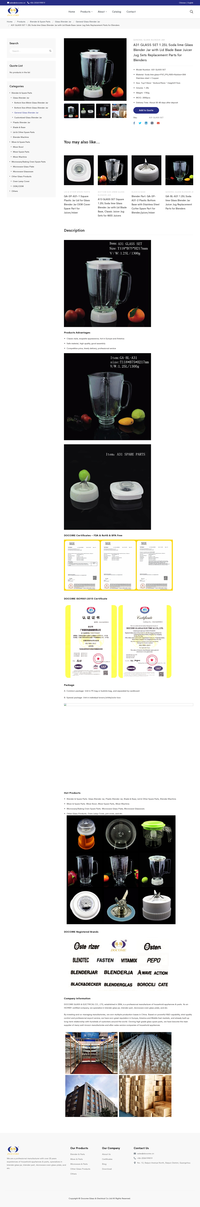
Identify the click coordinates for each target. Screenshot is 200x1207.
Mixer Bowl (18, 147)
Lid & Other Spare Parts (24, 132)
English (190, 2)
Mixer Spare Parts (21, 151)
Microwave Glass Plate (23, 166)
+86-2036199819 (37, 2)
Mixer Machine (20, 156)
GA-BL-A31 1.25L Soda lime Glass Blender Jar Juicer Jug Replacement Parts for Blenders (178, 202)
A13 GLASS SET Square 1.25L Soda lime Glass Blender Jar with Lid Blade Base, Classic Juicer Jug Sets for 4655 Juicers (112, 207)
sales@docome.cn (17, 2)
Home (9, 21)
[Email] (158, 123)
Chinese (182, 2)
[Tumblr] (152, 123)
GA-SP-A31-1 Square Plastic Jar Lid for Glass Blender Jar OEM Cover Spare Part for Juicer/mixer (77, 204)
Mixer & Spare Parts (21, 142)
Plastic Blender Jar (21, 122)
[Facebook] (134, 123)
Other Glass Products (21, 176)
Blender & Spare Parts (40, 21)
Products (21, 21)
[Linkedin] (146, 123)
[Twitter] (140, 123)
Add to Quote (146, 110)
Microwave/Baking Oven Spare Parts (29, 161)
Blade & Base (19, 127)
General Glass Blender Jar (88, 21)
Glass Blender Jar (63, 21)
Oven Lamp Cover (21, 181)
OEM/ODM (18, 186)
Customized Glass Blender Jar (28, 117)
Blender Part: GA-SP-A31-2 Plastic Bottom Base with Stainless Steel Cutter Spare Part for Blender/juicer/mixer (145, 204)
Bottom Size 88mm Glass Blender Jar (31, 102)
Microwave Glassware (23, 171)
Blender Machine (21, 137)
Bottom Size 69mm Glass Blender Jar (31, 107)
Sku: (135, 117)
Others (15, 191)
